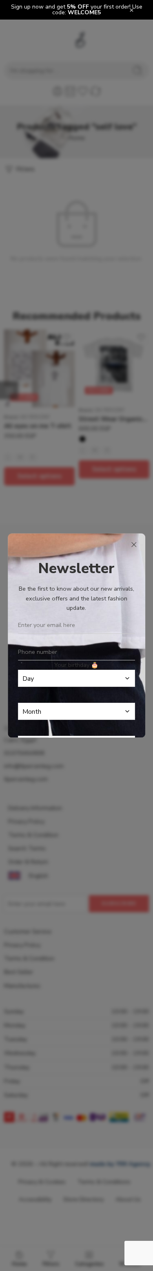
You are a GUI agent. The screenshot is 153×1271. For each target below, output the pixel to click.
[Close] (133, 545)
